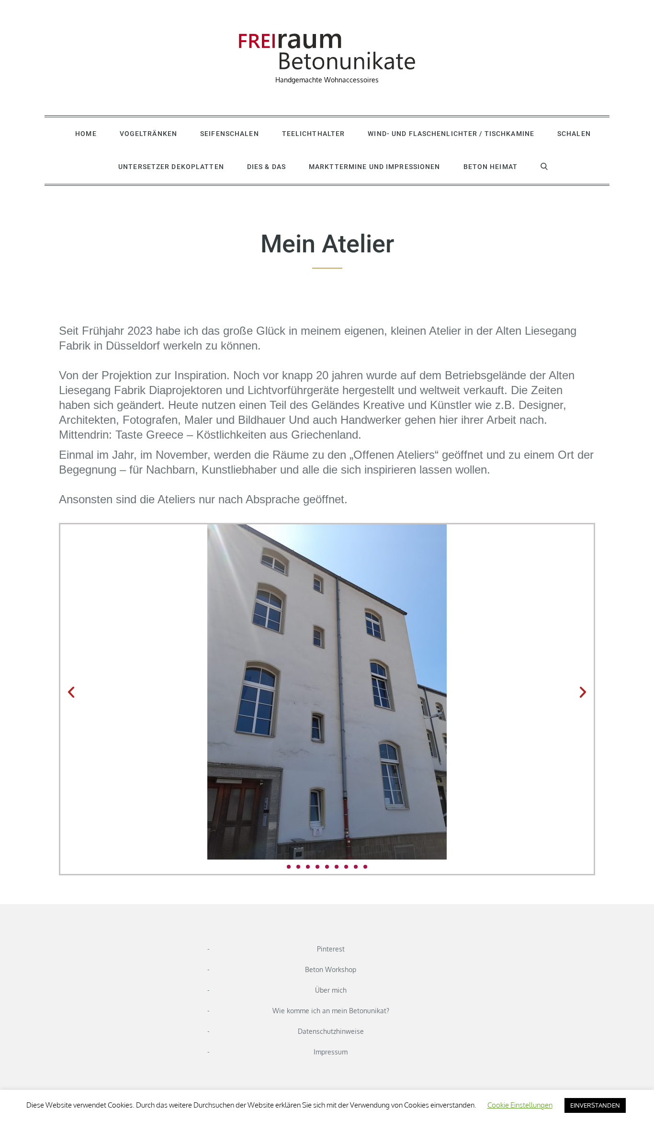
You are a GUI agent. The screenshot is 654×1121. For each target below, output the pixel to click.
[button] (71, 691)
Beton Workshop (330, 969)
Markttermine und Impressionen (374, 166)
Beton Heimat (490, 166)
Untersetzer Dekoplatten (171, 166)
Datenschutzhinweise (331, 1031)
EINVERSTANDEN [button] (595, 1105)
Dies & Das (266, 166)
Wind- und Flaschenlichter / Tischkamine (451, 133)
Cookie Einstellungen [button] (520, 1105)
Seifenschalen (229, 133)
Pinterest (331, 949)
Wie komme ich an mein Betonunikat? (330, 1011)
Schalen (574, 133)
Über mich (331, 990)
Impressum (331, 1052)
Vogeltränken (148, 133)
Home (85, 133)
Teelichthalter (313, 133)
